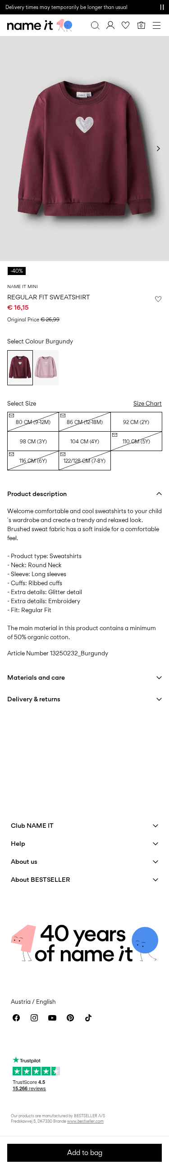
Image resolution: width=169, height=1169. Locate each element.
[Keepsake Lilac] (46, 367)
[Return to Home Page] (39, 25)
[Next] (158, 148)
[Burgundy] (20, 367)
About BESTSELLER (40, 879)
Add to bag (84, 1152)
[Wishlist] (125, 25)
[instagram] (34, 1017)
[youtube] (52, 1017)
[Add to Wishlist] (158, 298)
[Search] (95, 25)
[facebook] (16, 1017)
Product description (37, 493)
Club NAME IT (32, 825)
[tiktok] (88, 1017)
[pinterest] (70, 1017)
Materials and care (36, 677)
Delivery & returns (33, 699)
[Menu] (156, 25)
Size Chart (147, 403)
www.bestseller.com (85, 1121)
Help (18, 843)
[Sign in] (110, 25)
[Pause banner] (162, 7)
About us (24, 861)
